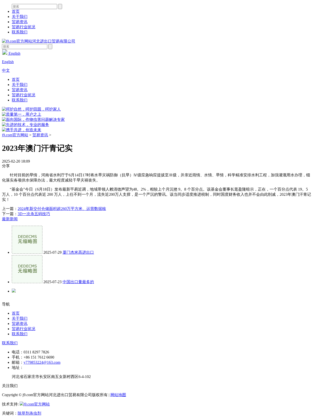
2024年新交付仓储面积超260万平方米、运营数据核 (62, 209)
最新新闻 (10, 219)
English (14, 53)
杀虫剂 (35, 413)
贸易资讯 (19, 22)
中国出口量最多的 (78, 282)
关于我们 (19, 16)
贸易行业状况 (23, 27)
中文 (6, 70)
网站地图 (118, 395)
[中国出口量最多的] (27, 282)
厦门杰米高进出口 (78, 252)
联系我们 (19, 32)
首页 (16, 11)
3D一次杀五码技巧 (34, 214)
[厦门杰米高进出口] (27, 252)
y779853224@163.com (42, 362)
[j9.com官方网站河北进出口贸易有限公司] (38, 41)
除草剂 (23, 413)
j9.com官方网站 (15, 135)
